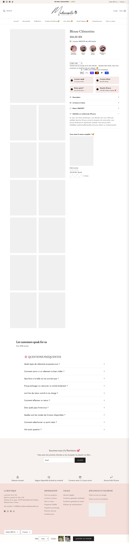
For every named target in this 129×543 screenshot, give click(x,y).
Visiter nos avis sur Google (97, 495)
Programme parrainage (51, 508)
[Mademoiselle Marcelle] (64, 11)
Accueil (16, 21)
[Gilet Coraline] (81, 151)
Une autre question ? (33, 429)
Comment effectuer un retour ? (37, 400)
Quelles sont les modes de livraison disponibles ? (44, 415)
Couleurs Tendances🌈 (52, 21)
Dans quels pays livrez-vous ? (36, 407)
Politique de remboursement (72, 504)
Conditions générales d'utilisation (74, 498)
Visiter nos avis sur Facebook (98, 499)
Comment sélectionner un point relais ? (40, 422)
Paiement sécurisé (50, 511)
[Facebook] (4, 2)
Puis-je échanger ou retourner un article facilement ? (46, 385)
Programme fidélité (50, 504)
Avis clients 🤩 (68, 21)
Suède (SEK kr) (113, 2)
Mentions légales (68, 495)
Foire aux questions (50, 495)
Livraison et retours (50, 498)
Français (122, 2)
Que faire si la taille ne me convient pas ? (41, 378)
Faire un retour (110, 21)
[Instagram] (6, 2)
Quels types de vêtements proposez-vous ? (42, 364)
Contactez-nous (97, 21)
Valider (80, 460)
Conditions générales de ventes (73, 501)
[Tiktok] (12, 2)
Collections (37, 21)
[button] (74, 170)
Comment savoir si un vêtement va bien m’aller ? (44, 371)
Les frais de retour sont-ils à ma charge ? (41, 393)
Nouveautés (26, 21)
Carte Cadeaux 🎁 (82, 21)
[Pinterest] (9, 2)
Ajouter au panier (83, 539)
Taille (36, 539)
